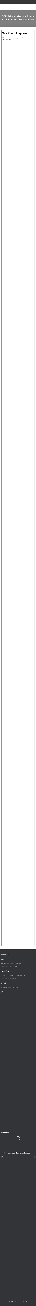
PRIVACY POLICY (14, 1301)
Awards (24, 1301)
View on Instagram (18, 1144)
